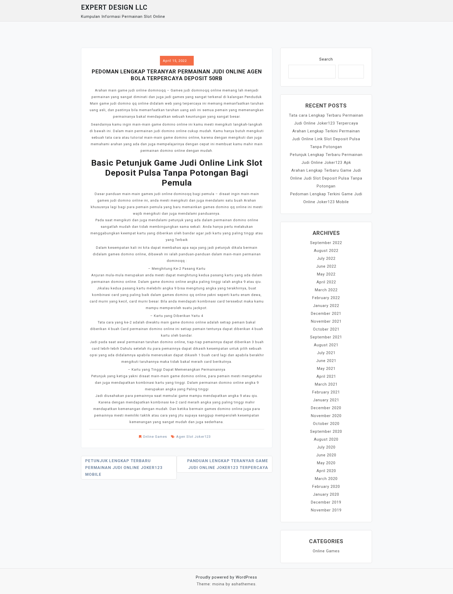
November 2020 (326, 415)
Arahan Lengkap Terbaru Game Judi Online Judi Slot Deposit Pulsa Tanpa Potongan (326, 178)
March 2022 (326, 290)
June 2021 (326, 360)
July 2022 (326, 258)
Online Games (155, 437)
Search (326, 59)
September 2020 (326, 431)
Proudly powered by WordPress (226, 577)
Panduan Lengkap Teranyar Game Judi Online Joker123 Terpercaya (227, 464)
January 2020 (326, 494)
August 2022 (326, 250)
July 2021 (326, 352)
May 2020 (326, 463)
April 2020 (326, 470)
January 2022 (326, 305)
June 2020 (326, 455)
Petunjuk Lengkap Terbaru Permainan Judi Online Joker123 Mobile (124, 467)
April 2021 (326, 376)
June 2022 (326, 266)
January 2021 (326, 400)
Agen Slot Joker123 (193, 437)
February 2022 (326, 297)
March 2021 (326, 384)
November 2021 (326, 321)
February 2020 (326, 486)
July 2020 (326, 447)
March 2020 (326, 478)
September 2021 (326, 337)
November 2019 (326, 510)
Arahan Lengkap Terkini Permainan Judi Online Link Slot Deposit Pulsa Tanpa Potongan (326, 139)
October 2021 (326, 329)
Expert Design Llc (114, 7)
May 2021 (326, 368)
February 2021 (326, 392)
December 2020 (326, 408)
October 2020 (326, 423)
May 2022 (326, 274)
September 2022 (326, 242)
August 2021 (326, 345)
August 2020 (326, 439)
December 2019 (326, 502)
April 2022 (326, 282)
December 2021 (326, 313)
